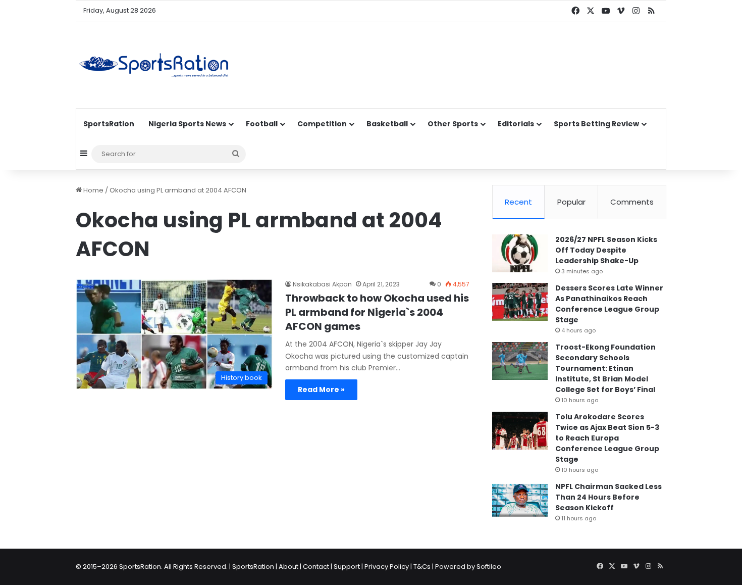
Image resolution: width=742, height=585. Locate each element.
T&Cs (422, 566)
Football (262, 124)
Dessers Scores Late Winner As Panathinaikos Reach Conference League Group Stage (609, 304)
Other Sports (453, 124)
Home (92, 190)
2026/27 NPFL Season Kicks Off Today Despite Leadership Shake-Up (606, 250)
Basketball (387, 124)
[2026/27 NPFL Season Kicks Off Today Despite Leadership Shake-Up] (520, 253)
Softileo (488, 566)
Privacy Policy (386, 566)
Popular (571, 202)
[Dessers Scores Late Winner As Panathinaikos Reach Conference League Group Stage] (520, 302)
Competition (322, 124)
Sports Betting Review (596, 124)
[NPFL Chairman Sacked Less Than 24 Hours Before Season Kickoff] (520, 500)
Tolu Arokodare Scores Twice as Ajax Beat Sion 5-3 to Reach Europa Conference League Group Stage (607, 438)
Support (347, 566)
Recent (518, 202)
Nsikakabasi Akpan (322, 284)
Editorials (516, 124)
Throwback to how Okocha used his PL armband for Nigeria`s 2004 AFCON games (377, 312)
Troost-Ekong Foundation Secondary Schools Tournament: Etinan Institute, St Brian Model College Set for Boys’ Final (605, 368)
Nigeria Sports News (187, 124)
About (288, 566)
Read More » (321, 389)
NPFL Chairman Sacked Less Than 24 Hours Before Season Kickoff (608, 497)
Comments (632, 202)
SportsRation (108, 124)
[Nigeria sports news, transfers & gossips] (154, 65)
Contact (316, 566)
